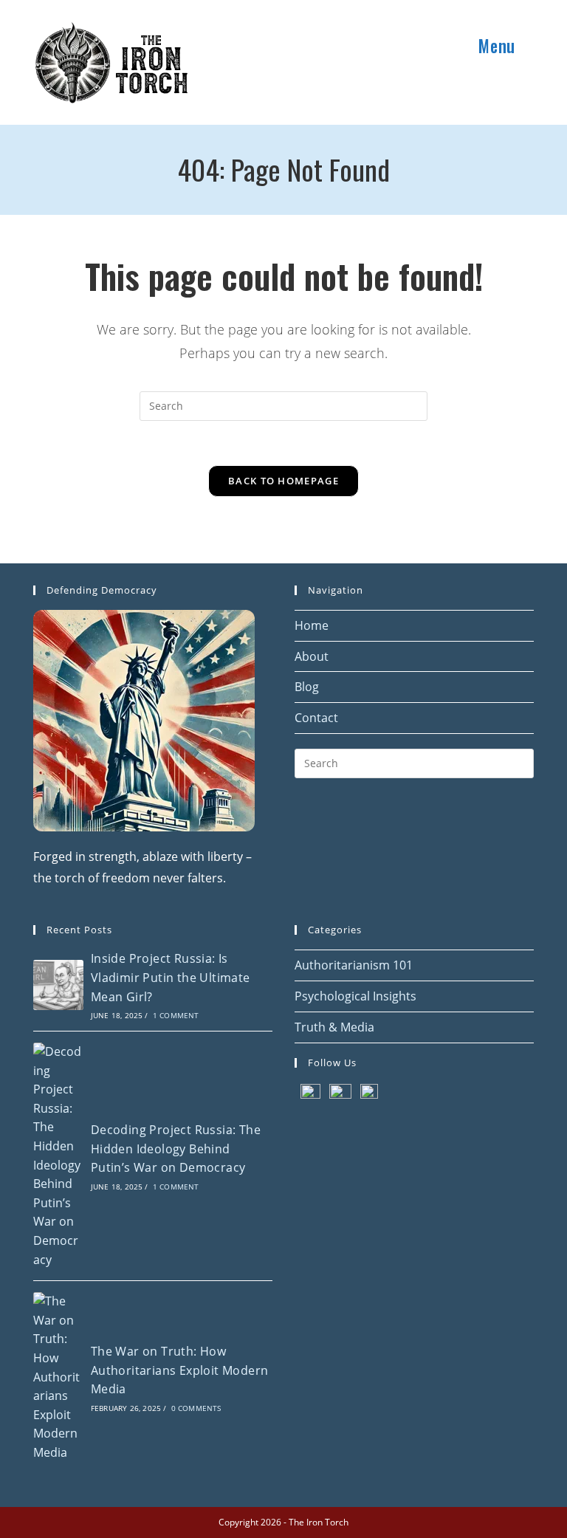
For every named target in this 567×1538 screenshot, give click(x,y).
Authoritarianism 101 (354, 965)
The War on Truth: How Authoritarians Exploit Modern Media (180, 1370)
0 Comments (196, 1408)
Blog (307, 687)
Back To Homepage (283, 480)
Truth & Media (334, 1027)
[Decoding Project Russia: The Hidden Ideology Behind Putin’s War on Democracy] (58, 1156)
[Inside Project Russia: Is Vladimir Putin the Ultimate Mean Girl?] (58, 985)
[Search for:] (532, 45)
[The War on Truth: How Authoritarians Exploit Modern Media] (58, 1377)
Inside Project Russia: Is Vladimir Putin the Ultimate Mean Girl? (170, 977)
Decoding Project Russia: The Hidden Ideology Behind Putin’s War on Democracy (176, 1148)
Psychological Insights (355, 996)
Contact (316, 718)
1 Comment (176, 1015)
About (312, 656)
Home (312, 625)
